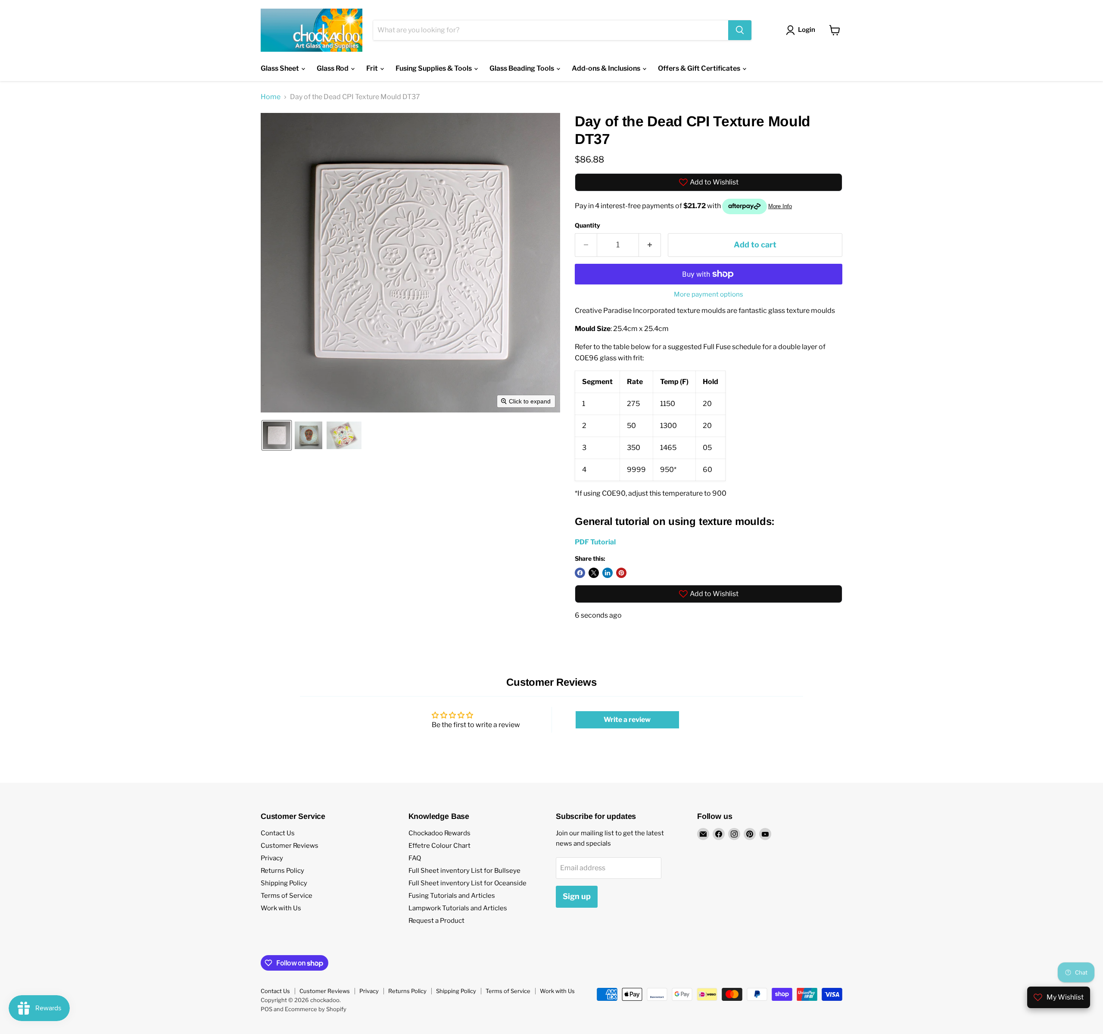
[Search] (739, 30)
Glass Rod (333, 68)
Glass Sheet (280, 68)
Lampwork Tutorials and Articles (457, 908)
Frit (372, 68)
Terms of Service (286, 896)
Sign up (577, 896)
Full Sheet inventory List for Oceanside (467, 883)
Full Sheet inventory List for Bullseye (464, 871)
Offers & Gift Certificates (700, 68)
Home (270, 97)
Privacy (272, 858)
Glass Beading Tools (522, 68)
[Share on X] (594, 573)
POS (266, 1009)
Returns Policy (282, 871)
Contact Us (278, 833)
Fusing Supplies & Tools (434, 68)
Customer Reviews (289, 846)
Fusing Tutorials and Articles (451, 896)
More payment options (708, 294)
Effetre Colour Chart (439, 846)
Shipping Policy (284, 883)
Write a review (627, 719)
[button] (276, 435)
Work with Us (281, 908)
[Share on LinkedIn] (607, 573)
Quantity (587, 225)
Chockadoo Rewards (439, 833)
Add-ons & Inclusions (607, 68)
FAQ (414, 858)
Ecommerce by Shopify (315, 1009)
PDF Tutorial (595, 542)
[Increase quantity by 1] (650, 245)
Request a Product (436, 921)
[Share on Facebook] (580, 573)
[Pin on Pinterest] (621, 573)
